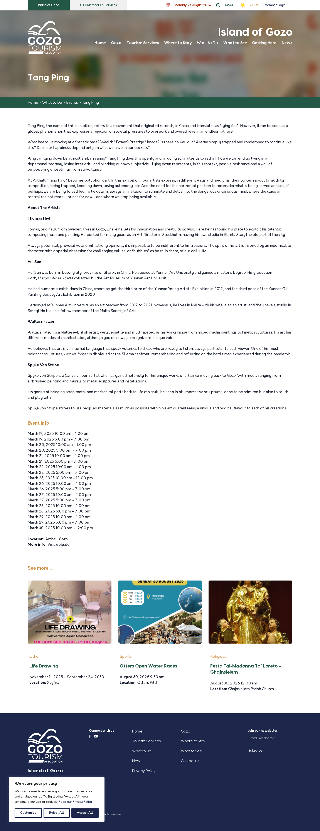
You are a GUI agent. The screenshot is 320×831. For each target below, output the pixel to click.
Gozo (116, 43)
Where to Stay (178, 43)
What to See (235, 43)
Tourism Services (143, 43)
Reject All (56, 812)
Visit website (58, 545)
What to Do (207, 43)
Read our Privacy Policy (75, 802)
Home (100, 43)
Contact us (190, 761)
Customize (28, 812)
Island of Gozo (48, 5)
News (287, 43)
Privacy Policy (143, 771)
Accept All (85, 812)
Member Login (275, 5)
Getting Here (264, 43)
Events (72, 103)
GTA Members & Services (98, 5)
